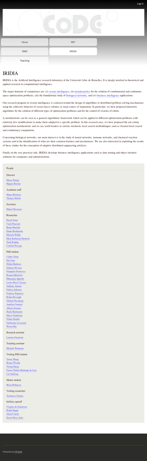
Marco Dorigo (12, 180)
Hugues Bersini (13, 183)
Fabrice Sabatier (14, 289)
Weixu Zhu (11, 326)
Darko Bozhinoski (14, 231)
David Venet (12, 220)
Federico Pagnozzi (14, 293)
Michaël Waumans (15, 348)
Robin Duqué (12, 410)
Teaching (24, 60)
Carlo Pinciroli (13, 223)
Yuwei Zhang (12, 359)
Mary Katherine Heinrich (18, 238)
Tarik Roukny (12, 242)
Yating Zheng (12, 366)
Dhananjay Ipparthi (15, 278)
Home (25, 42)
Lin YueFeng (12, 373)
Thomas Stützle (13, 198)
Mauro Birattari (13, 194)
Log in (140, 3)
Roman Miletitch (14, 275)
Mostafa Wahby (13, 234)
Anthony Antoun (13, 286)
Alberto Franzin (13, 308)
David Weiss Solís (14, 417)
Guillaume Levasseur (16, 322)
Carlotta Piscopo (14, 245)
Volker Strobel (13, 319)
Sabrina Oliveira (14, 267)
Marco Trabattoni (14, 315)
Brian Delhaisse (13, 384)
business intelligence (108, 95)
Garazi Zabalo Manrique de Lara (21, 370)
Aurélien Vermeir (14, 304)
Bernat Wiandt (13, 362)
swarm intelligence (59, 91)
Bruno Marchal (13, 227)
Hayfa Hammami (14, 311)
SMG (24, 51)
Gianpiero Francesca (15, 271)
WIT (73, 42)
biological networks (76, 95)
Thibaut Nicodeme (15, 300)
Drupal (18, 451)
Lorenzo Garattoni (14, 337)
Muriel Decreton (14, 209)
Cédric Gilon (12, 256)
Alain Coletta (12, 413)
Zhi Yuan (10, 260)
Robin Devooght (13, 297)
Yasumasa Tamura (14, 395)
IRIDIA (73, 51)
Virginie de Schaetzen (16, 406)
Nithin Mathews (13, 264)
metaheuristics (82, 91)
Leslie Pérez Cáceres (16, 282)
